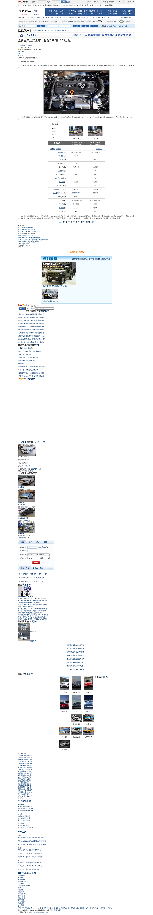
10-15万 (39, 574)
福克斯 (28, 808)
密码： (49, 2)
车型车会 (21, 804)
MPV (93, 21)
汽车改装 (21, 904)
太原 (42, 17)
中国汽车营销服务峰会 (25, 790)
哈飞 (34, 866)
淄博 (70, 17)
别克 (19, 808)
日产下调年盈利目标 (24, 766)
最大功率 (56, 189)
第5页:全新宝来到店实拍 (25, 236)
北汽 (31, 611)
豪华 (82, 21)
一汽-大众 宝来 (30, 35)
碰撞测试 (95, 35)
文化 (101, 5)
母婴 (81, 5)
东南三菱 (21, 850)
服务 (124, 14)
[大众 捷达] (26, 527)
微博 (130, 11)
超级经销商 (21, 613)
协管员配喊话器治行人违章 (75, 652)
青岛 (52, 17)
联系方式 (64, 908)
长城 (19, 869)
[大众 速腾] (26, 496)
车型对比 (72, 14)
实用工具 (22, 873)
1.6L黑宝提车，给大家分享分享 (28, 357)
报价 (80, 11)
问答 (115, 11)
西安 (88, 17)
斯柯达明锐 (76, 724)
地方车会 (21, 814)
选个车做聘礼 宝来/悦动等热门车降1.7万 (31, 336)
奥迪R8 (88, 724)
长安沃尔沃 (35, 844)
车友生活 (21, 823)
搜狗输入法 (28, 908)
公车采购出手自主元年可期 (75, 669)
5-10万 (34, 574)
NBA (39, 5)
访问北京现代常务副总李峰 (31, 603)
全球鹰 (29, 862)
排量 (61, 160)
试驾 (61, 11)
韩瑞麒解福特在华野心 (25, 772)
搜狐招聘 (43, 908)
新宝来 (37, 65)
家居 (72, 5)
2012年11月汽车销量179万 (32, 615)
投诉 (115, 14)
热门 (19, 835)
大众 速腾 (21, 502)
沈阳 (74, 17)
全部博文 (109, 908)
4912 (26, 457)
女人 (77, 5)
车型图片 (21, 892)
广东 (19, 818)
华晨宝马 (27, 850)
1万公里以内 (27, 578)
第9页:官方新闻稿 (23, 244)
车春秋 (30, 617)
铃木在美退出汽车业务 (25, 770)
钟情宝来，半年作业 (24, 354)
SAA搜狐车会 (24, 801)
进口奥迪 (27, 837)
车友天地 (30, 828)
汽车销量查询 (22, 894)
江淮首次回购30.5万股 (25, 757)
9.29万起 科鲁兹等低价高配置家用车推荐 (31, 323)
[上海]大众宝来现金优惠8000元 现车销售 (31, 317)
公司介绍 (88, 908)
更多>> (46, 311)
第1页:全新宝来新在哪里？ (26, 227)
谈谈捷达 (21, 363)
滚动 (124, 2)
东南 (36, 869)
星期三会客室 (22, 605)
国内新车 (65, 30)
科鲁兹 (23, 808)
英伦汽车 (24, 866)
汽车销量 (21, 615)
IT (58, 5)
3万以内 (25, 574)
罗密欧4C (88, 692)
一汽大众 (33, 857)
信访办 (20, 619)
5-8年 (37, 581)
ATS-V (76, 711)
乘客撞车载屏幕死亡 (24, 794)
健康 (91, 5)
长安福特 (33, 850)
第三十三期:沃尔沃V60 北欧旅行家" (36, 609)
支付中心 (36, 908)
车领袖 (20, 603)
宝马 (30, 806)
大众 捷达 (21, 534)
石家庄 (33, 17)
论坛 (124, 11)
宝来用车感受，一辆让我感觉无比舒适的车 (32, 367)
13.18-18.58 (25, 505)
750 (76, 193)
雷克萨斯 (42, 837)
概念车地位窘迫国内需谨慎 (75, 659)
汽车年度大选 (117, 26)
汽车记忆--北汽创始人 (25, 792)
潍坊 (65, 17)
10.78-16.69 (25, 489)
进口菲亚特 (27, 844)
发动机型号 (61, 156)
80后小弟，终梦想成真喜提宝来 (28, 370)
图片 (85, 11)
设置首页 (21, 908)
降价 (56, 14)
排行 (43, 442)
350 (78, 193)
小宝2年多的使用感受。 (25, 348)
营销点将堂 (43, 619)
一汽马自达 (27, 853)
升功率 (59, 197)
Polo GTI (64, 692)
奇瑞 (19, 862)
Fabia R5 (88, 711)
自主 (19, 860)
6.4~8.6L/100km (27, 466)
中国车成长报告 (28, 607)
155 (26, 460)
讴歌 (31, 837)
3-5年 (34, 581)
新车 (50, 11)
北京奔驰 (21, 857)
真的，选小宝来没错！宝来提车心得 (29, 351)
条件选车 (21, 888)
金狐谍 (30, 619)
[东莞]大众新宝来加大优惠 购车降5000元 (31, 320)
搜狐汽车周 (108, 26)
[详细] (45, 598)
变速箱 (58, 149)
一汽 (26, 218)
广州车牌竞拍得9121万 (25, 764)
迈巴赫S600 (76, 692)
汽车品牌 (22, 831)
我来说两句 (25, 45)
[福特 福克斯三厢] (26, 511)
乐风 (31, 808)
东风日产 (39, 850)
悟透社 (25, 619)
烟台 (56, 17)
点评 (106, 35)
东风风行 (39, 866)
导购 (56, 11)
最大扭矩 (56, 193)
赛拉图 (31, 810)
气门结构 (62, 182)
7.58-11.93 (25, 536)
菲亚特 (23, 810)
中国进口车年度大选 (24, 774)
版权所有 (58, 910)
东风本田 (21, 853)
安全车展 (124, 26)
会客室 (25, 617)
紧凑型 (47, 21)
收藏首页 (131, 2)
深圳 (28, 820)
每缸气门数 (58, 178)
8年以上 (42, 581)
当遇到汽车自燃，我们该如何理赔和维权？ (32, 373)
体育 (34, 5)
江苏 (25, 818)
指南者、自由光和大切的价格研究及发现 (31, 376)
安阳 (25, 816)
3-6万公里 (41, 578)
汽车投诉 (21, 877)
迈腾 (27, 806)
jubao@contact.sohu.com (41, 912)
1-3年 (30, 581)
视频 (49, 5)
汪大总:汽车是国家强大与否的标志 (36, 601)
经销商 (92, 11)
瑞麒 (36, 862)
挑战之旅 (25, 826)
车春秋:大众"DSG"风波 (25, 596)
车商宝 (89, 2)
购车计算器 (21, 896)
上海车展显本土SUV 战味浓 (76, 666)
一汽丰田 (39, 857)
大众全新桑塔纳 (76, 737)
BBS (106, 5)
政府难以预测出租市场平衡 (75, 645)
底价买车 (128, 35)
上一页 (61, 222)
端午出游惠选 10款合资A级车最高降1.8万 (31, 339)
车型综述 (76, 35)
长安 (34, 611)
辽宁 (19, 820)
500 (76, 189)
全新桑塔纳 (94, 216)
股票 (54, 5)
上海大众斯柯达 (32, 841)
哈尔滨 (98, 17)
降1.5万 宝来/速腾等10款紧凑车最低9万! (31, 330)
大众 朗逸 (21, 487)
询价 (32, 471)
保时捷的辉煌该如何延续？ (34, 613)
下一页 (91, 222)
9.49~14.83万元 (32, 469)
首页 (19, 5)
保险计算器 (21, 898)
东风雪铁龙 (42, 844)
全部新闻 (102, 908)
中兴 (28, 869)
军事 (29, 5)
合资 (19, 848)
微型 (25, 21)
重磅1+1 (20, 607)
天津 (27, 17)
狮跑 (24, 806)
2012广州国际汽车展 (24, 776)
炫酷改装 (33, 641)
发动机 (76, 65)
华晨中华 (30, 866)
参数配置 (89, 35)
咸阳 (19, 816)
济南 (47, 17)
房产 (67, 5)
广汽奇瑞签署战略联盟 (25, 755)
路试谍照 (33, 631)
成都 (47, 218)
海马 (33, 862)
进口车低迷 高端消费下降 (75, 662)
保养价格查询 (22, 882)
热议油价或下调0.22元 (25, 796)
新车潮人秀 (21, 609)
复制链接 (21, 52)
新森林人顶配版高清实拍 (50, 301)
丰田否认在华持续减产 (25, 759)
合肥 (108, 17)
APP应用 (103, 2)
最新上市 (58, 30)
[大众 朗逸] (26, 480)
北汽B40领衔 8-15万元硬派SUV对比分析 (54, 286)
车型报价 (21, 890)
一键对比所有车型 (23, 538)
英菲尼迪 (36, 837)
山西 (28, 816)
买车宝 (92, 14)
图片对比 (27, 886)
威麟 (39, 862)
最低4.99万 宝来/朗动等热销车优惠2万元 (31, 314)
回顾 (118, 2)
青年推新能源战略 (23, 782)
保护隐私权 (71, 908)
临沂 (61, 17)
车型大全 (72, 11)
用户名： (35, 2)
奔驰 (27, 810)
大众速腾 (64, 737)
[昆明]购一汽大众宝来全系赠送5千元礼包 (31, 326)
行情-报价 (83, 35)
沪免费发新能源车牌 (24, 780)
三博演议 (36, 617)
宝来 (77, 138)
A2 (54, 216)
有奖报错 (99, 149)
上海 (22, 820)
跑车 (115, 21)
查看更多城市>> (125, 17)
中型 (59, 21)
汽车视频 (36, 619)
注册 (68, 2)
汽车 (62, 5)
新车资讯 (50, 30)
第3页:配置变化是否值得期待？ (28, 232)
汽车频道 (34, 30)
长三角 (20, 828)
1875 (24, 471)
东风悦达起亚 (22, 841)
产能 (117, 218)
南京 (103, 17)
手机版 (96, 2)
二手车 (99, 14)
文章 (116, 35)
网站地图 (112, 2)
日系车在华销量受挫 (24, 784)
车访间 (20, 617)
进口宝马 (21, 844)
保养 (110, 14)
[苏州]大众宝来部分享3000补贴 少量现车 (31, 342)
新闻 (24, 5)
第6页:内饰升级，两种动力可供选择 (29, 238)
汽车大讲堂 (21, 601)
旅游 (96, 5)
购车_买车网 (42, 30)
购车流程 (21, 900)
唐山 (38, 17)
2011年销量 (44, 615)
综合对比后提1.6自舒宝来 (26, 360)
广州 (25, 820)
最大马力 (60, 185)
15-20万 (44, 574)
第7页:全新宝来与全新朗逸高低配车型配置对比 (33, 240)
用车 (110, 11)
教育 (86, 5)
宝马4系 (64, 750)
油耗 (112, 35)
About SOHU (80, 908)
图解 (103, 35)
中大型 (70, 21)
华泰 (25, 862)
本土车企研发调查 (23, 611)
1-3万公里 (34, 578)
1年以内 (25, 581)
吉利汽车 (43, 611)
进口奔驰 (21, 837)
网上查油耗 (21, 879)
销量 (61, 14)
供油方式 (62, 204)
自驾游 (20, 826)
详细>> (40, 469)
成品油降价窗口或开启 (25, 761)
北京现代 (40, 853)
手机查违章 (21, 875)
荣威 (22, 869)
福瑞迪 (20, 806)
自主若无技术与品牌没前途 (75, 648)
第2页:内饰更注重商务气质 (26, 229)
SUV (104, 21)
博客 (111, 5)
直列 (30, 117)
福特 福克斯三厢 (23, 518)
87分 (37, 442)
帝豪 (19, 866)
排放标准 (62, 211)
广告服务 (50, 908)
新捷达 (104, 216)
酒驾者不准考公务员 (24, 788)
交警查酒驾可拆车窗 (24, 786)
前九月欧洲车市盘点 (24, 778)
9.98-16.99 (25, 520)
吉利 (22, 862)
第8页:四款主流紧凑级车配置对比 (28, 242)
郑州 (83, 17)
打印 (19, 54)
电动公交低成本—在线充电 (75, 655)
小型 (35, 21)
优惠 (80, 14)
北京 (22, 816)
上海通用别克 (41, 841)
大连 (79, 17)
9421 (30, 826)
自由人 (25, 828)
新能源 (128, 21)
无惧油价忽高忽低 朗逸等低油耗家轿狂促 (31, 333)
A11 (50, 117)
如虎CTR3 (88, 737)
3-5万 (30, 574)
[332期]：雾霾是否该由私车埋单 (37, 605)
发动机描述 (61, 152)
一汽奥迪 (34, 853)
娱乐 (44, 5)
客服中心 (57, 908)
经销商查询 (21, 902)
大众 (74, 138)
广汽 (39, 869)
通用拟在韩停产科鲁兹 (25, 768)
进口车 (99, 11)
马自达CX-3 (64, 711)
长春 (92, 17)
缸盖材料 (62, 208)
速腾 (19, 810)
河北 (28, 818)
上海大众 (27, 857)
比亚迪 (38, 611)
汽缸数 (60, 171)
